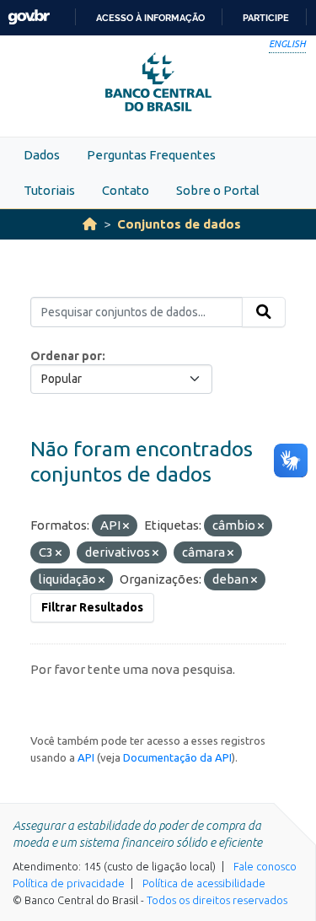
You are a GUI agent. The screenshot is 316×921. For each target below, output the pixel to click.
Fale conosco (265, 866)
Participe (266, 18)
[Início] (90, 224)
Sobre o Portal (218, 190)
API (86, 757)
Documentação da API (177, 757)
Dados (42, 155)
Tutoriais (49, 190)
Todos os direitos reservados (217, 900)
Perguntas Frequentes (151, 155)
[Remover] (126, 526)
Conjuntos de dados (179, 224)
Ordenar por (66, 356)
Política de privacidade (69, 883)
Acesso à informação (150, 18)
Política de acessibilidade (203, 883)
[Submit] (264, 312)
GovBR (29, 17)
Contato (125, 190)
